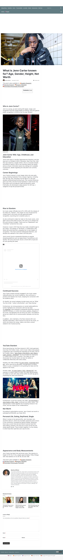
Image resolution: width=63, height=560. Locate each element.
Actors (14, 9)
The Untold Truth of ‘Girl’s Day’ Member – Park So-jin (8, 507)
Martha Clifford (8, 81)
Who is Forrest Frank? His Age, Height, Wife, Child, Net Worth (33, 507)
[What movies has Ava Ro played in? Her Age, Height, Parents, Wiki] (21, 501)
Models (29, 9)
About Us (6, 553)
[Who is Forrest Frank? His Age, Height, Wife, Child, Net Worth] (33, 501)
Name (4, 534)
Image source (5, 153)
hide (30, 91)
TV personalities (19, 9)
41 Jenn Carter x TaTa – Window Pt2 (22, 372)
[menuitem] (7, 13)
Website (23, 538)
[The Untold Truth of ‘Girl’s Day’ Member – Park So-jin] (8, 501)
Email (4, 538)
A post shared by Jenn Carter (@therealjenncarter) (21, 287)
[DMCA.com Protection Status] (59, 553)
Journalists (25, 9)
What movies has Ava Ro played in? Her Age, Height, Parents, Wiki (21, 507)
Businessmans (35, 9)
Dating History (4, 9)
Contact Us (17, 553)
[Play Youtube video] (21, 389)
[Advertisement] (31, 24)
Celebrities (10, 9)
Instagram (8, 310)
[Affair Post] (31, 3)
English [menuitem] (10, 556)
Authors (2, 12)
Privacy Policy (11, 553)
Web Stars (40, 9)
